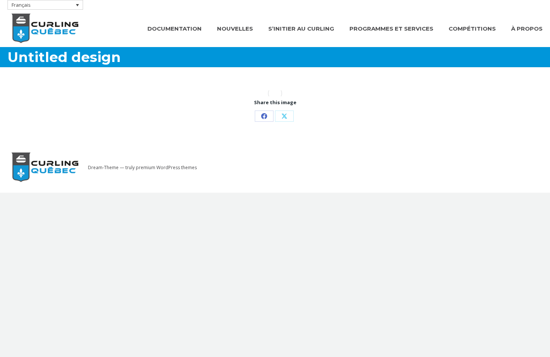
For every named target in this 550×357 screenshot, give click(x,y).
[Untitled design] (275, 93)
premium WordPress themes (166, 167)
